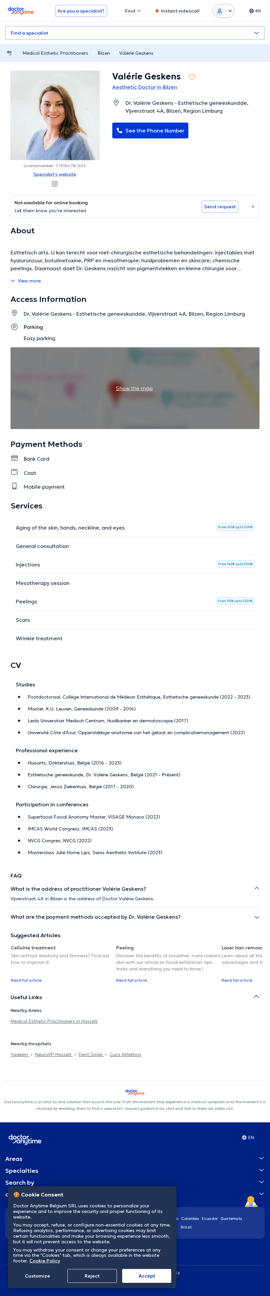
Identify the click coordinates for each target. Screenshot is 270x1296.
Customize (37, 1276)
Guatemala (231, 1218)
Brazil (186, 1226)
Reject (92, 1276)
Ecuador (210, 1218)
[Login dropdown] (223, 11)
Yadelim (20, 1054)
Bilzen (103, 53)
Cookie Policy (44, 1261)
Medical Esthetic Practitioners (55, 53)
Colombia (190, 1218)
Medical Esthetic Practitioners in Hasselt (54, 1021)
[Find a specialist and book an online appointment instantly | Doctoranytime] (9, 53)
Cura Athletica (125, 1054)
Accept (147, 1276)
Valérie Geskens (136, 53)
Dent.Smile (91, 1054)
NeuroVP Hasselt (54, 1054)
